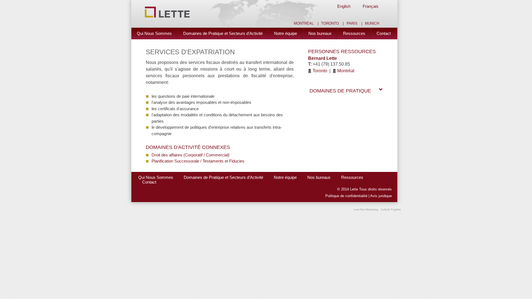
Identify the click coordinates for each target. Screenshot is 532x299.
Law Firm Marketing (366, 209)
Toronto (330, 23)
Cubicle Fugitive (391, 209)
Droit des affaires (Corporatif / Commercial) (190, 155)
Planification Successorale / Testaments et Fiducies (198, 161)
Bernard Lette (322, 58)
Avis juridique (381, 196)
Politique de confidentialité (346, 196)
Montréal (304, 23)
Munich (372, 23)
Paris (352, 23)
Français (370, 6)
